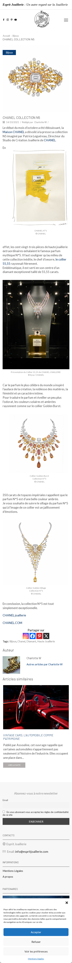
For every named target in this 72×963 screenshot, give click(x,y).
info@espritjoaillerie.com (31, 851)
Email (5, 800)
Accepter (36, 932)
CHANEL (50, 140)
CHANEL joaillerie (14, 615)
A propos (8, 876)
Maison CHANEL (13, 132)
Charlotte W (40, 122)
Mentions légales (36, 958)
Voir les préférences (36, 951)
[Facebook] (4, 20)
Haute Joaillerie (46, 641)
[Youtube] (16, 20)
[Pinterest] (11, 20)
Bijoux (16, 35)
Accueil (6, 35)
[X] (46, 636)
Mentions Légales (13, 870)
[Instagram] (8, 20)
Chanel (21, 641)
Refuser (36, 941)
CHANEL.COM (12, 623)
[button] (67, 902)
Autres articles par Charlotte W (45, 664)
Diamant (31, 641)
